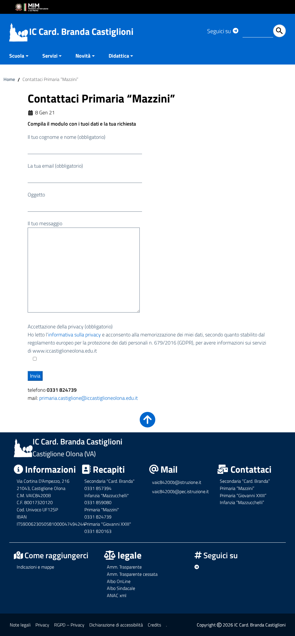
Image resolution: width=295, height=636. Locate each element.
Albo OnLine (119, 581)
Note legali (20, 624)
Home (9, 79)
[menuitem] (22, 56)
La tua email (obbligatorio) (55, 166)
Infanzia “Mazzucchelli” (242, 502)
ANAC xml (116, 595)
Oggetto (36, 194)
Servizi (50, 56)
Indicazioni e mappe (35, 566)
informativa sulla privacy (74, 334)
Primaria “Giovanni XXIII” (243, 495)
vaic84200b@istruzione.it (176, 482)
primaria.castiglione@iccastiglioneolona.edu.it (88, 398)
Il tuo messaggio (45, 223)
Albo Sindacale (121, 588)
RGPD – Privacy (69, 624)
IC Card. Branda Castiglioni (81, 31)
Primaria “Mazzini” (237, 488)
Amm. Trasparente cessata (132, 574)
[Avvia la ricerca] (279, 30)
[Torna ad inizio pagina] (147, 423)
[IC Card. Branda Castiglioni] (18, 32)
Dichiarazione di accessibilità (116, 624)
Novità (82, 56)
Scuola (16, 56)
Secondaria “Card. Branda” (245, 481)
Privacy (42, 624)
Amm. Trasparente (124, 566)
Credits (154, 624)
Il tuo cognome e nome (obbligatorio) (66, 137)
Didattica (119, 56)
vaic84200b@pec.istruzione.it (180, 491)
